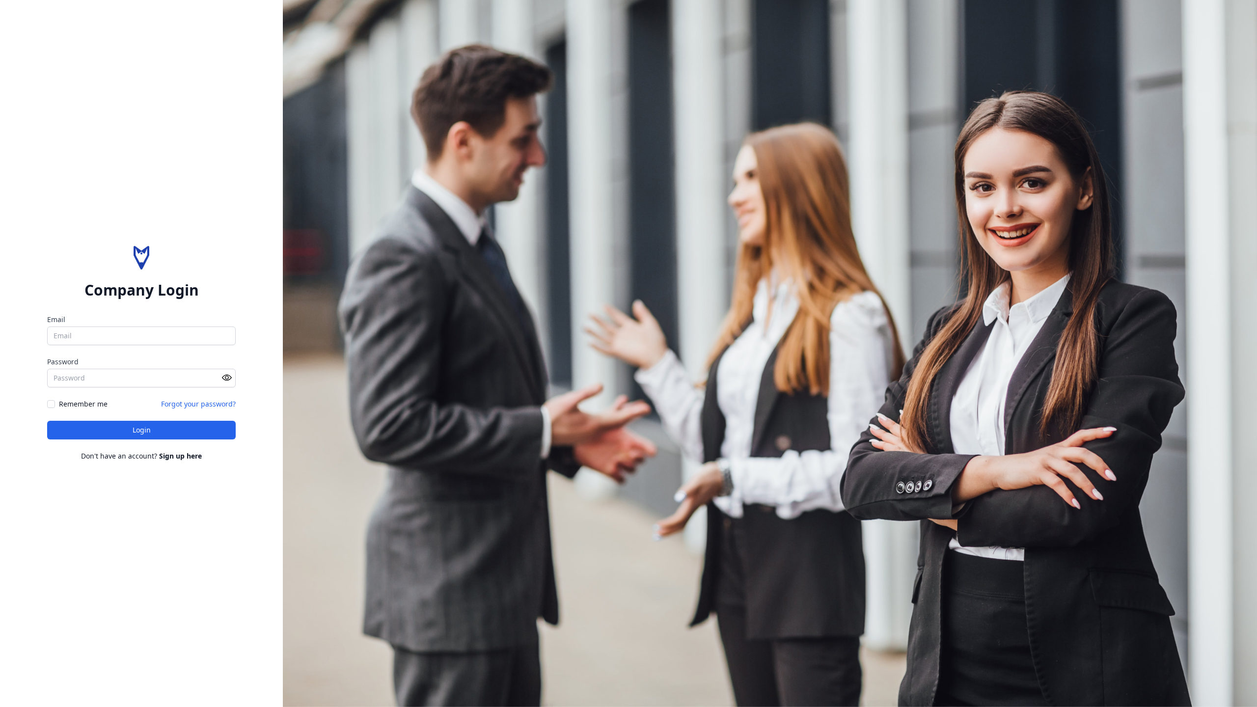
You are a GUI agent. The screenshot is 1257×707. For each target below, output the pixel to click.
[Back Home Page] (141, 258)
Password (63, 361)
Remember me (83, 403)
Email (56, 319)
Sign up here (180, 456)
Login (142, 430)
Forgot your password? (198, 403)
